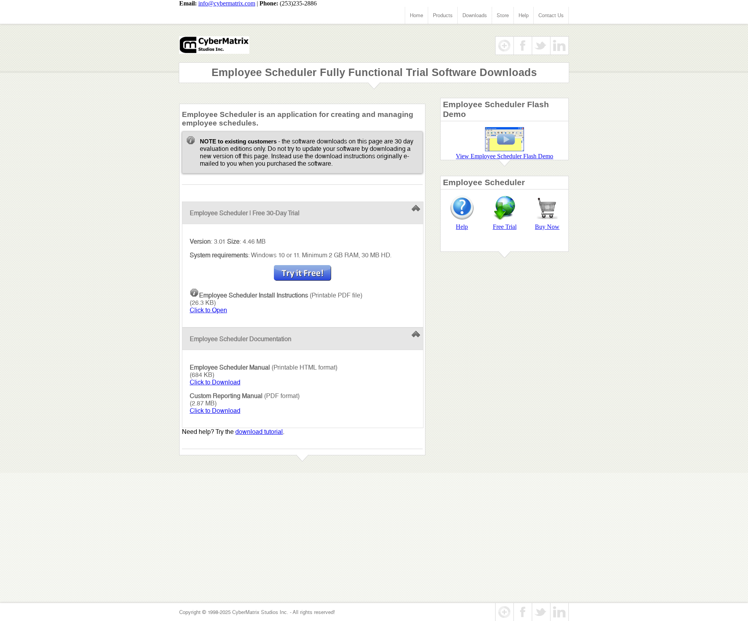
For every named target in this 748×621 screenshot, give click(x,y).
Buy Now (547, 226)
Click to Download (215, 382)
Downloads (474, 15)
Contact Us (551, 15)
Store (503, 15)
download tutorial (259, 431)
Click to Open (208, 310)
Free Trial (505, 226)
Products (443, 15)
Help (524, 15)
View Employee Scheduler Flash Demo (504, 156)
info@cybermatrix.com (226, 3)
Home (416, 15)
